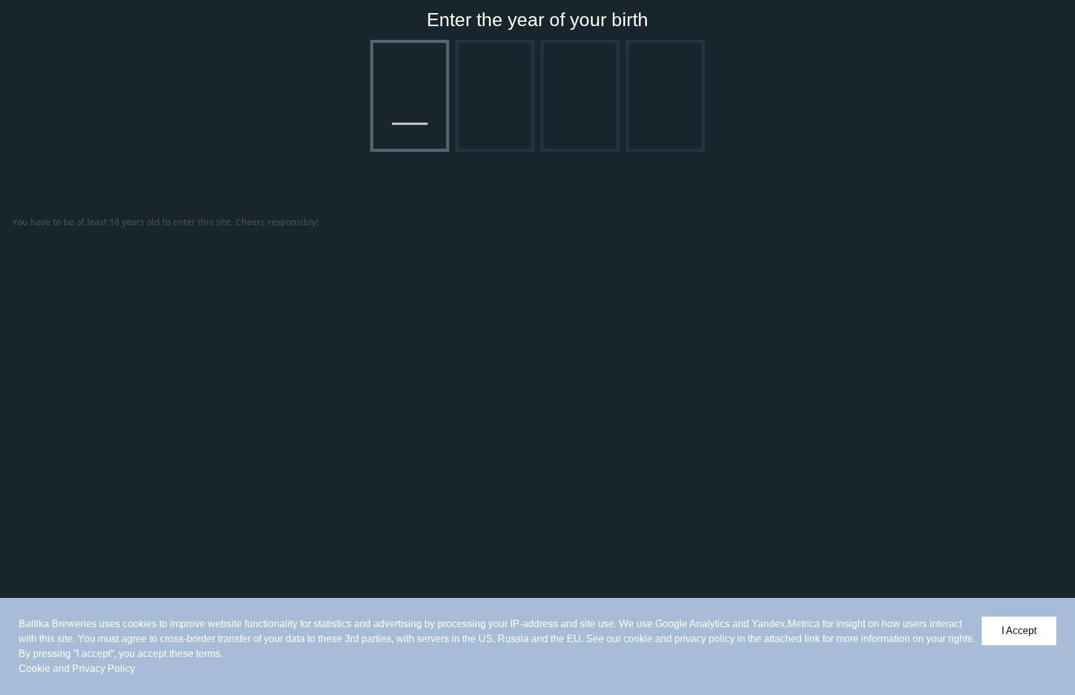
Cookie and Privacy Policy (77, 668)
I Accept (1019, 630)
